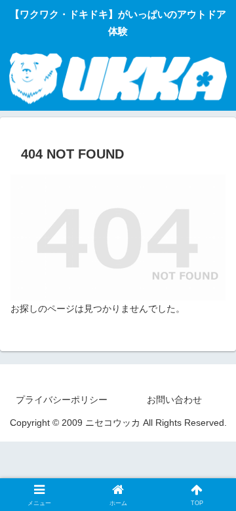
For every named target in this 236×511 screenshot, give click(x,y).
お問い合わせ (174, 399)
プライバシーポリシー (62, 399)
